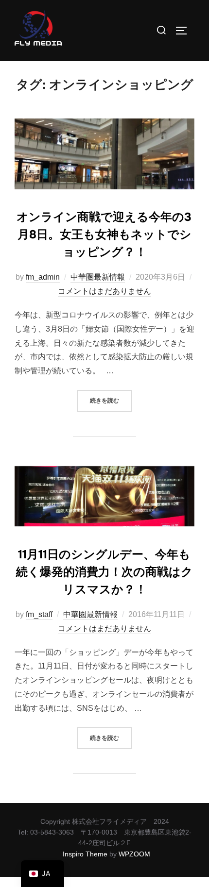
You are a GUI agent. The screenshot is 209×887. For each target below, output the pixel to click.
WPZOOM (134, 854)
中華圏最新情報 (97, 277)
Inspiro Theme (85, 854)
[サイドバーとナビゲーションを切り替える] (184, 30)
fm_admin (43, 277)
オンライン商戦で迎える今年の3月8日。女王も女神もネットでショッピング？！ (104, 234)
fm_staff (39, 614)
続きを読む (111, 397)
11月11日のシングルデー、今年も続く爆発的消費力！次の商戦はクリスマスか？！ (104, 572)
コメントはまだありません (104, 291)
